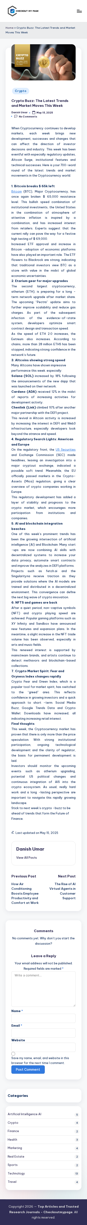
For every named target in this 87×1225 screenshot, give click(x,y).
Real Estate (16, 1156)
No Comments (28, 116)
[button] (26, 857)
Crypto (20, 91)
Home (9, 27)
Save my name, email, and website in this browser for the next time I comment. (40, 1060)
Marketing (15, 1148)
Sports (13, 1165)
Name (17, 1011)
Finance (13, 1131)
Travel (12, 1182)
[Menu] (79, 11)
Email (16, 1025)
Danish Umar (30, 849)
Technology (16, 1173)
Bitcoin (16, 191)
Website (18, 1040)
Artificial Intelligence (24, 1114)
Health (12, 1139)
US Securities (66, 449)
